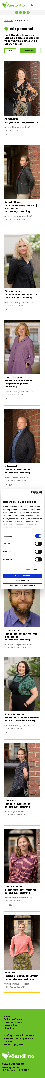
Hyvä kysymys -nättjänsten (19, 1035)
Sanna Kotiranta (14, 714)
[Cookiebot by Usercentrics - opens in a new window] (31, 492)
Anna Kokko (11, 118)
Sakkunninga (11, 1025)
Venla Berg (11, 972)
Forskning (28, 50)
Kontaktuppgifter (13, 1044)
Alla (10, 50)
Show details (31, 570)
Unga (7, 1016)
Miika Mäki (10, 466)
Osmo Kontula (12, 630)
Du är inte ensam (13, 1022)
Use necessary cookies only (22, 585)
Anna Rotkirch (12, 202)
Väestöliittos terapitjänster (19, 1038)
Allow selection (22, 580)
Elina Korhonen (13, 291)
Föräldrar (9, 1028)
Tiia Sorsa (10, 800)
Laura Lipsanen (13, 377)
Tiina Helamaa (13, 886)
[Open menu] (40, 5)
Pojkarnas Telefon (13, 1019)
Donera (8, 1041)
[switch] (38, 544)
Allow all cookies (22, 576)
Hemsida (8, 20)
